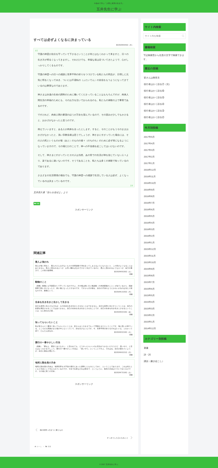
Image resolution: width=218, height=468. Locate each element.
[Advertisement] (84, 29)
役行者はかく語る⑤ (154, 97)
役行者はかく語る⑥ (154, 91)
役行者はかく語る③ (154, 110)
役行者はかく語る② (154, 117)
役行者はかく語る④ (154, 104)
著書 (37, 203)
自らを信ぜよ (54, 192)
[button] (183, 35)
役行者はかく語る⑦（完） (157, 84)
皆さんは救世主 (152, 77)
